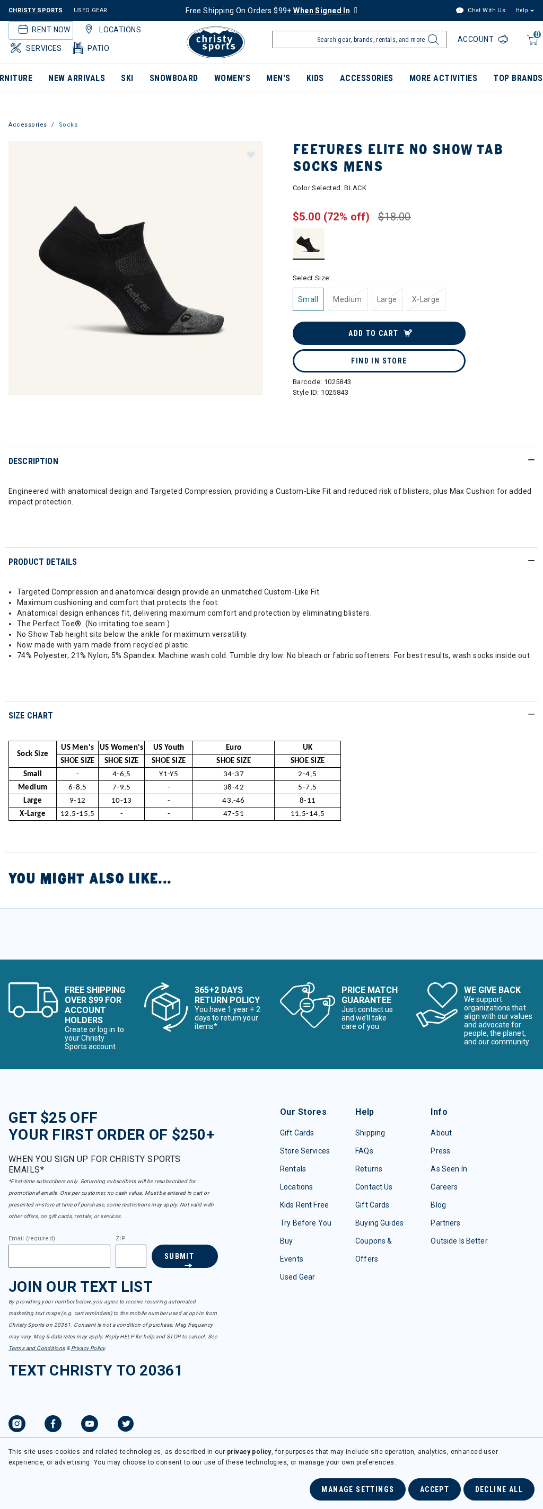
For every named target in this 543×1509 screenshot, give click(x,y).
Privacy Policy (88, 1348)
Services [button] (44, 48)
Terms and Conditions (36, 1348)
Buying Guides (379, 1223)
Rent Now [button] (51, 29)
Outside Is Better (459, 1241)
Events (291, 1259)
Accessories (366, 78)
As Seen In (449, 1169)
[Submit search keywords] (432, 42)
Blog (438, 1205)
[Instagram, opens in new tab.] (16, 1425)
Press (440, 1151)
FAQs (364, 1151)
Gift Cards (297, 1133)
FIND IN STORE (379, 361)
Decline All (499, 1489)
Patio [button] (98, 48)
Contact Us (373, 1187)
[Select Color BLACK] (309, 243)
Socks (68, 124)
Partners (445, 1223)
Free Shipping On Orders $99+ (268, 10)
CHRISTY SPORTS (35, 10)
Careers (444, 1187)
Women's (232, 78)
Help (522, 10)
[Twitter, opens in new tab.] (125, 1425)
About (441, 1133)
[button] (250, 154)
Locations (296, 1187)
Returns (368, 1169)
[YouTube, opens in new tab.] (89, 1425)
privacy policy (249, 1451)
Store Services (305, 1151)
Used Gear (297, 1277)
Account (477, 39)
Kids (315, 78)
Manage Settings (357, 1489)
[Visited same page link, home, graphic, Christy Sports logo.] (216, 42)
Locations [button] (120, 29)
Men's (278, 78)
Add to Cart (373, 333)
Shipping (370, 1133)
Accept (434, 1489)
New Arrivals (76, 78)
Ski (127, 78)
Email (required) (31, 1239)
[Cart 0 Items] (531, 45)
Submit (179, 1256)
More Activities (443, 78)
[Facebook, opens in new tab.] (53, 1425)
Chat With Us (485, 10)
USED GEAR (91, 10)
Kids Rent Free (304, 1205)
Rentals (293, 1169)
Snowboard (174, 78)
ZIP (120, 1239)
